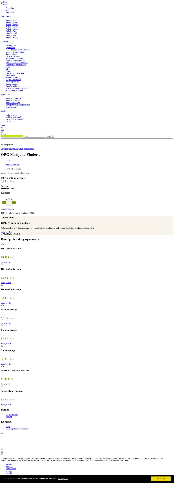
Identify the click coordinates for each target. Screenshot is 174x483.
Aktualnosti (5, 94)
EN (2, 130)
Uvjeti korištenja (12, 415)
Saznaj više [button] (63, 479)
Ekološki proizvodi (13, 86)
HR (2, 127)
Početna (4, 2)
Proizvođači (10, 12)
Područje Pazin (11, 31)
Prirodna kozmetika (13, 78)
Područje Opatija (12, 29)
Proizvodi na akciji (13, 103)
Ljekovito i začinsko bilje (15, 73)
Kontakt (4, 125)
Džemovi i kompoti (13, 56)
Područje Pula (11, 35)
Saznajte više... (6, 232)
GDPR (8, 121)
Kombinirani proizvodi (14, 90)
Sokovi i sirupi (11, 54)
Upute (3, 111)
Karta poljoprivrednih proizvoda (18, 105)
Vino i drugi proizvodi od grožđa (18, 50)
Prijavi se (50, 136)
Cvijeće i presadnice (13, 80)
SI (2, 132)
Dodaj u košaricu (7, 209)
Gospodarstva (6, 16)
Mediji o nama (11, 107)
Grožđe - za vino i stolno (15, 52)
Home (8, 160)
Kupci (8, 10)
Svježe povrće (11, 46)
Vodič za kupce (11, 115)
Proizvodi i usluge (12, 165)
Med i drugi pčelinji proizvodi (17, 63)
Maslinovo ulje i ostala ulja (16, 65)
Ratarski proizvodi (12, 82)
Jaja (7, 69)
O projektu (10, 8)
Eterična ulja (10, 75)
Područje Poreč (11, 33)
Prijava (3, 134)
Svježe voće (10, 48)
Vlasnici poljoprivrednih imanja (17, 429)
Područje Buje (11, 20)
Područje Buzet (11, 23)
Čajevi (8, 71)
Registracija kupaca (8, 149)
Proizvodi (4, 42)
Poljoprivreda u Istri (13, 100)
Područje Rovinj (12, 37)
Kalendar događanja (13, 98)
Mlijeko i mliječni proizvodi (16, 60)
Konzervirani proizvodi (14, 58)
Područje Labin (11, 27)
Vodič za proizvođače (14, 117)
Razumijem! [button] (160, 479)
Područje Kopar (12, 25)
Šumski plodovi (11, 84)
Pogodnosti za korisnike (15, 119)
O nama (4, 4)
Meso (8, 67)
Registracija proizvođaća (25, 149)
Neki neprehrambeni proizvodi (17, 88)
